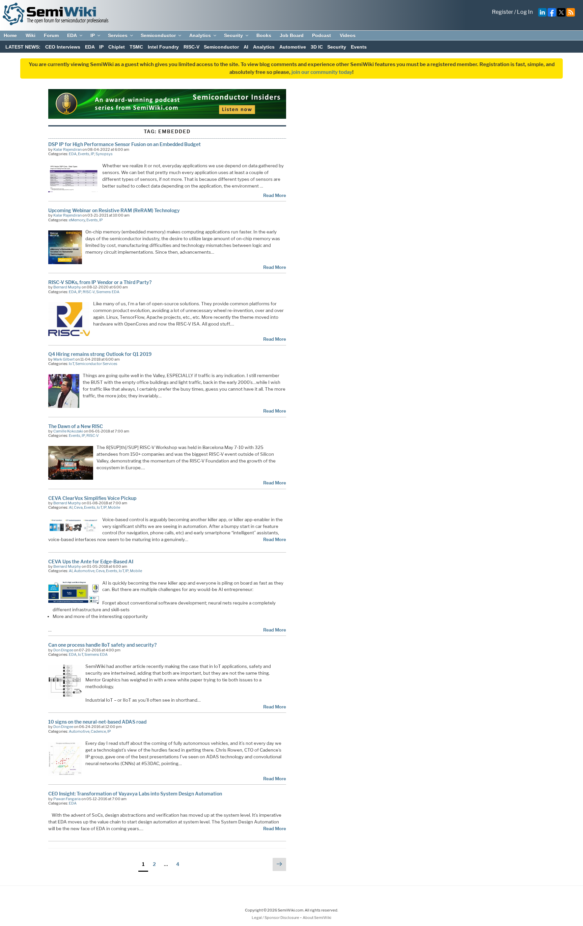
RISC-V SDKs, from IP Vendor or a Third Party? (99, 282)
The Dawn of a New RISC (75, 426)
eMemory (77, 220)
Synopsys (104, 153)
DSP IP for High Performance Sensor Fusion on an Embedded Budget (124, 144)
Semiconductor (158, 35)
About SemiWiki (317, 917)
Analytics (200, 35)
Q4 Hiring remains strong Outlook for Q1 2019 (99, 354)
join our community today (322, 72)
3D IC (317, 47)
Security (233, 35)
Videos (348, 35)
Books (263, 35)
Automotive (292, 47)
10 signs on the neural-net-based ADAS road (97, 722)
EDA (72, 35)
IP (92, 35)
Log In (525, 12)
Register (502, 12)
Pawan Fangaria (67, 798)
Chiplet (116, 47)
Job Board (292, 35)
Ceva (78, 507)
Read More (274, 195)
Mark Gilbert (64, 359)
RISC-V (191, 47)
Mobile (114, 507)
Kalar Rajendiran (67, 149)
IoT (71, 363)
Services (118, 35)
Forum (51, 35)
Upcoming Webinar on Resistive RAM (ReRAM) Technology (114, 210)
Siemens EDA (107, 291)
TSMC (136, 47)
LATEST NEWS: (22, 47)
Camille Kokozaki (68, 431)
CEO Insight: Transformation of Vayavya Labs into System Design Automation (135, 793)
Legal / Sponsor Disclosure (276, 917)
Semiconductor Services (96, 363)
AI (246, 47)
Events (359, 47)
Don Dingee (63, 650)
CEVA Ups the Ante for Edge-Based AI (90, 561)
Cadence (98, 731)
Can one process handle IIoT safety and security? (102, 645)
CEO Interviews (62, 47)
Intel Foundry (163, 47)
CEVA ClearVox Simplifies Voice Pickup (92, 498)
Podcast (321, 35)
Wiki (30, 35)
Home (10, 35)
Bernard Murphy (67, 287)
